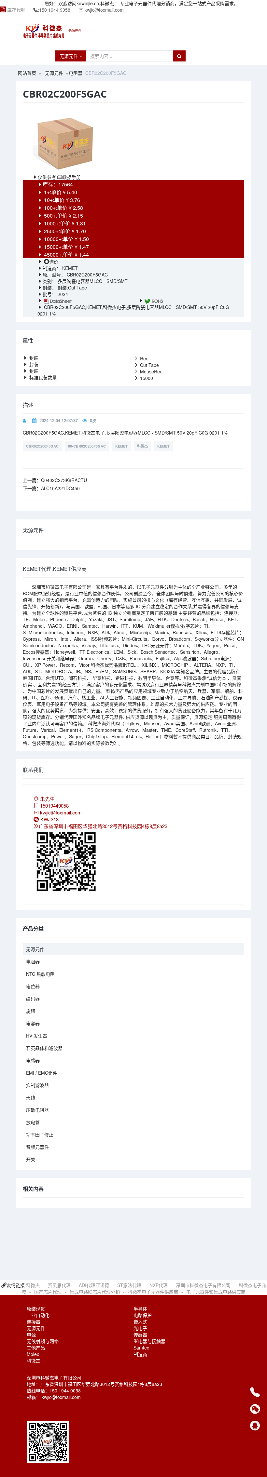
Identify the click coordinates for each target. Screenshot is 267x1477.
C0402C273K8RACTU (64, 480)
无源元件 (69, 56)
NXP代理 (158, 1285)
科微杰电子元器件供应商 (153, 1291)
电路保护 (143, 1315)
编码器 (33, 998)
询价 (53, 261)
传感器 (140, 1334)
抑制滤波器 (37, 1085)
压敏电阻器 (37, 1110)
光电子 (140, 1328)
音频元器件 (37, 1147)
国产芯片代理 (48, 1291)
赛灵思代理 (59, 1285)
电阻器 (75, 73)
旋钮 (30, 1011)
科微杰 (142, 446)
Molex (33, 1354)
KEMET (69, 268)
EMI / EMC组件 (41, 1072)
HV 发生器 (36, 1035)
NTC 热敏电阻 (40, 974)
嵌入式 (140, 1321)
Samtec (141, 1347)
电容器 (33, 1023)
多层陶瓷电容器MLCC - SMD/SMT (93, 281)
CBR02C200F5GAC (42, 446)
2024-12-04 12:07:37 (58, 420)
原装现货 (36, 1308)
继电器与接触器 (149, 1341)
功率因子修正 (39, 1134)
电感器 (33, 1060)
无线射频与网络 (43, 1341)
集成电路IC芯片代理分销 (95, 1291)
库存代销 (16, 10)
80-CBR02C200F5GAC (87, 446)
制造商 (140, 1354)
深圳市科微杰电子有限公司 (203, 1285)
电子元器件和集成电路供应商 (216, 1291)
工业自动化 (38, 1315)
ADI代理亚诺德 (94, 1285)
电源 (31, 1334)
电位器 (33, 986)
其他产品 (36, 1347)
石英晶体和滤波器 (44, 1048)
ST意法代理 (129, 1285)
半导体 (140, 1308)
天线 (30, 1097)
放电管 (33, 1122)
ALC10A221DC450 (60, 488)
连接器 (33, 1321)
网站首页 (27, 73)
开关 (30, 1159)
